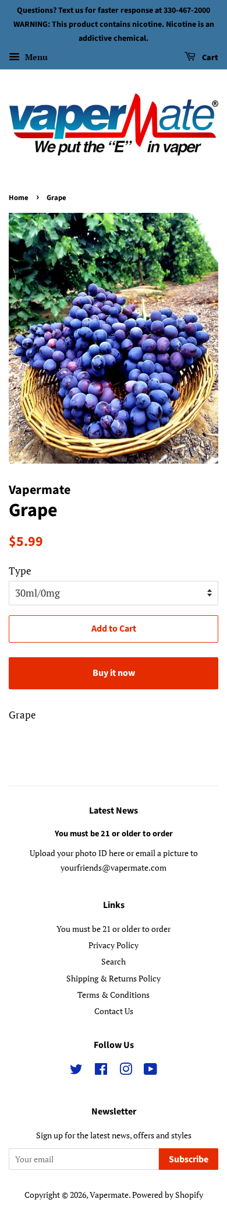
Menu (35, 57)
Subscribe (188, 1159)
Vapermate (109, 1194)
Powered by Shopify (167, 1194)
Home (19, 197)
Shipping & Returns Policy (113, 978)
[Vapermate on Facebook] (101, 1071)
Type (20, 570)
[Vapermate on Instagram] (125, 1071)
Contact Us (113, 1010)
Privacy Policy (113, 945)
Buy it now (114, 673)
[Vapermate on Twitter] (76, 1071)
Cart (209, 58)
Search (113, 961)
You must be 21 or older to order (114, 834)
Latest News (113, 810)
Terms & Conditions (113, 994)
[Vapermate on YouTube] (150, 1071)
